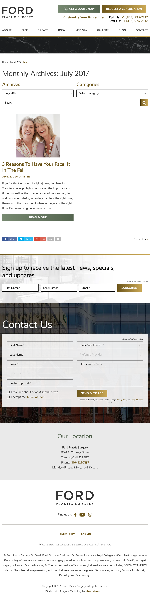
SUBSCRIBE (129, 288)
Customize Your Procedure (83, 17)
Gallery (103, 30)
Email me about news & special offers (34, 392)
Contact (142, 30)
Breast (43, 30)
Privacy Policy (121, 400)
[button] (40, 239)
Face (25, 30)
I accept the (19, 397)
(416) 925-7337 (80, 462)
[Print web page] (50, 239)
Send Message (92, 393)
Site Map (86, 533)
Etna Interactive (95, 590)
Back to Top (140, 239)
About (6, 30)
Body (61, 30)
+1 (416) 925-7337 (135, 21)
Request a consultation (124, 8)
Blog (122, 30)
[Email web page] (58, 239)
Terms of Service (136, 400)
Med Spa (81, 30)
